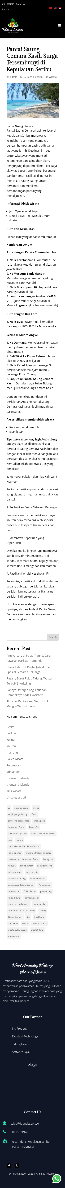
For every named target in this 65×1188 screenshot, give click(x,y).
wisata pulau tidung (17, 929)
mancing (12, 752)
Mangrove (48, 859)
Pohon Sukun (44, 884)
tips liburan (39, 916)
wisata (25, 923)
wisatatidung (37, 929)
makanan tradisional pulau (38, 852)
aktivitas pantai (21, 807)
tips (28, 916)
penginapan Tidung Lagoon (21, 884)
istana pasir (39, 820)
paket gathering (44, 865)
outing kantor (26, 865)
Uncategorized (16, 797)
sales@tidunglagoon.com (26, 1123)
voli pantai (13, 923)
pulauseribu (13, 891)
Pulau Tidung (14, 897)
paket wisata (32, 871)
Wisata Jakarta (40, 923)
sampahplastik (32, 897)
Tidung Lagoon (15, 916)
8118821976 (20, 1132)
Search (53, 637)
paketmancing (15, 871)
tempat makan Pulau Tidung (21, 910)
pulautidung (46, 891)
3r (9, 807)
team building (40, 904)
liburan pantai (14, 852)
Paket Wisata (15, 759)
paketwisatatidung (17, 878)
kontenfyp (34, 827)
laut (10, 839)
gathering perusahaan (18, 820)
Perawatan (14, 765)
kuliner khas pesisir (17, 833)
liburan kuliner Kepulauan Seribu (23, 846)
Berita (38, 76)
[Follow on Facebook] (9, 1165)
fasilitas (11, 733)
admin (14, 76)
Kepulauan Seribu (16, 827)
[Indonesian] (61, 8)
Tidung (42, 910)
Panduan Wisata (38, 878)
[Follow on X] (17, 1165)
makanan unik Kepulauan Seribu (23, 859)
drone (36, 807)
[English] (56, 8)
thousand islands (18, 778)
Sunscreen (13, 772)
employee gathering (17, 814)
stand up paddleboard (18, 904)
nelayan (12, 865)
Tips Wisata (50, 76)
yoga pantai (13, 936)
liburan (11, 746)
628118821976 (8, 4)
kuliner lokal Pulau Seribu (43, 833)
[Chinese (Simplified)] (51, 8)
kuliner (11, 740)
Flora (34, 814)
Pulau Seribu (30, 891)
